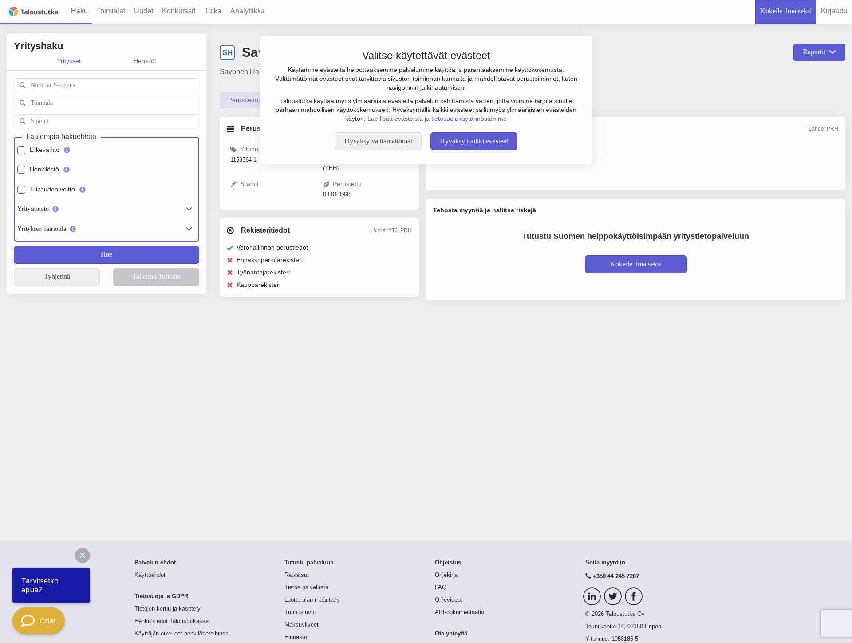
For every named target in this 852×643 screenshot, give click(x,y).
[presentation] (244, 100)
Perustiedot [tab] (244, 99)
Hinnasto (295, 637)
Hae (106, 254)
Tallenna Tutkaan (156, 276)
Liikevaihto (44, 149)
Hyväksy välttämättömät (378, 141)
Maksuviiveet (301, 625)
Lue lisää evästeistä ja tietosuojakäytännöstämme (437, 118)
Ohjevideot (448, 600)
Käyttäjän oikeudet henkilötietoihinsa (181, 634)
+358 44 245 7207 (616, 576)
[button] (82, 555)
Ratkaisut (296, 575)
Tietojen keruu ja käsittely (167, 609)
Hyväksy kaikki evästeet (474, 141)
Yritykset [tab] (69, 60)
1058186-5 (624, 639)
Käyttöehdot (150, 575)
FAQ (440, 587)
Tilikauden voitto (52, 189)
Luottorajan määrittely (312, 600)
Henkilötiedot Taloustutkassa (171, 621)
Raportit (814, 52)
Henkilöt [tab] (145, 60)
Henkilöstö (44, 169)
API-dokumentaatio (459, 612)
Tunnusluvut (300, 612)
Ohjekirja (446, 575)
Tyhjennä (57, 276)
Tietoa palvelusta (306, 587)
